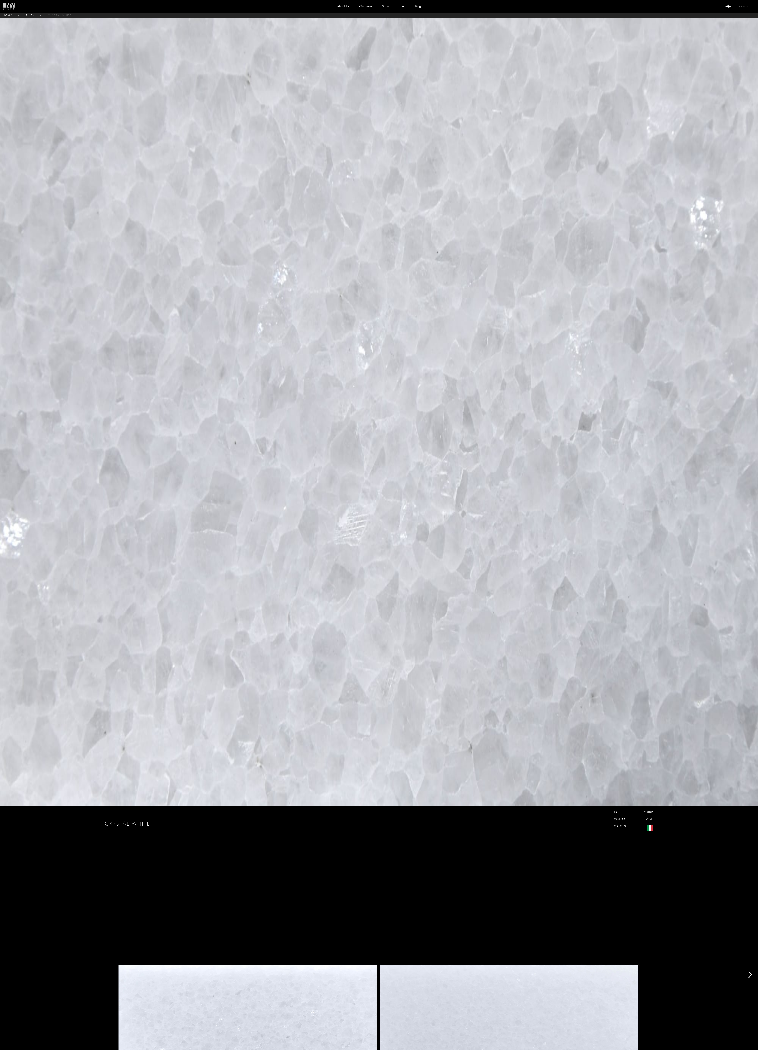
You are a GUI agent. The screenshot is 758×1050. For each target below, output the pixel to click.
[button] (385, 6)
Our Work (365, 6)
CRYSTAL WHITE (60, 15)
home (7, 15)
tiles (30, 15)
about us (343, 6)
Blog (418, 6)
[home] (9, 6)
